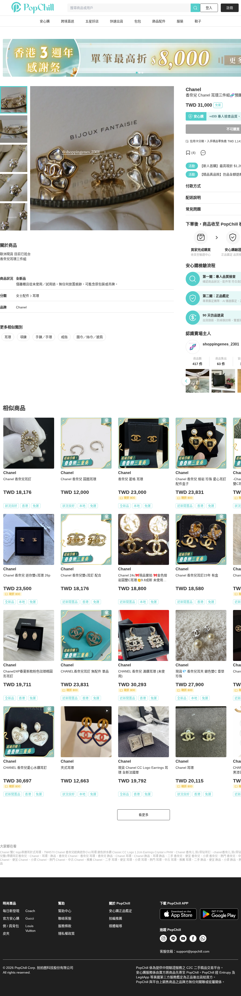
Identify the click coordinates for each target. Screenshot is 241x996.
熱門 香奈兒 (228, 856)
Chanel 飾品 (142, 856)
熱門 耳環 (156, 860)
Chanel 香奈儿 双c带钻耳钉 (193, 852)
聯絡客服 (64, 918)
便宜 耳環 (126, 860)
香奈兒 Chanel (68, 856)
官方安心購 (11, 918)
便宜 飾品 (215, 860)
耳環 (35, 296)
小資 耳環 (141, 860)
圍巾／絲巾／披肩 (89, 337)
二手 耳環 (111, 860)
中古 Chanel (76, 860)
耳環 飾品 (159, 856)
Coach (30, 911)
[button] (197, 361)
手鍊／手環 (44, 337)
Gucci (29, 918)
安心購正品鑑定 (120, 911)
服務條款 (64, 926)
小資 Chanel (39, 860)
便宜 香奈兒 (192, 856)
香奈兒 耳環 (87, 856)
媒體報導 (115, 926)
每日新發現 (11, 911)
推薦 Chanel (94, 860)
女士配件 (22, 296)
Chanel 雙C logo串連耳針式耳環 (20, 852)
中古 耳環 (171, 860)
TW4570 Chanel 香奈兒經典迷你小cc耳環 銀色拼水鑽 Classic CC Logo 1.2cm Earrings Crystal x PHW (108, 852)
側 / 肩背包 (11, 926)
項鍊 (23, 337)
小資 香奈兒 (210, 856)
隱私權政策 (66, 933)
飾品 (53, 856)
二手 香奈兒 (175, 856)
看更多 (144, 815)
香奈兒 (22, 856)
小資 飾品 (230, 860)
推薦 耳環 (185, 860)
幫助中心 (64, 911)
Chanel (21, 307)
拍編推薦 (115, 918)
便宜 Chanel (20, 860)
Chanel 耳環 (123, 856)
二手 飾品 (200, 860)
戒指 (64, 337)
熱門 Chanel (57, 860)
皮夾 (6, 933)
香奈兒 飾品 (105, 856)
